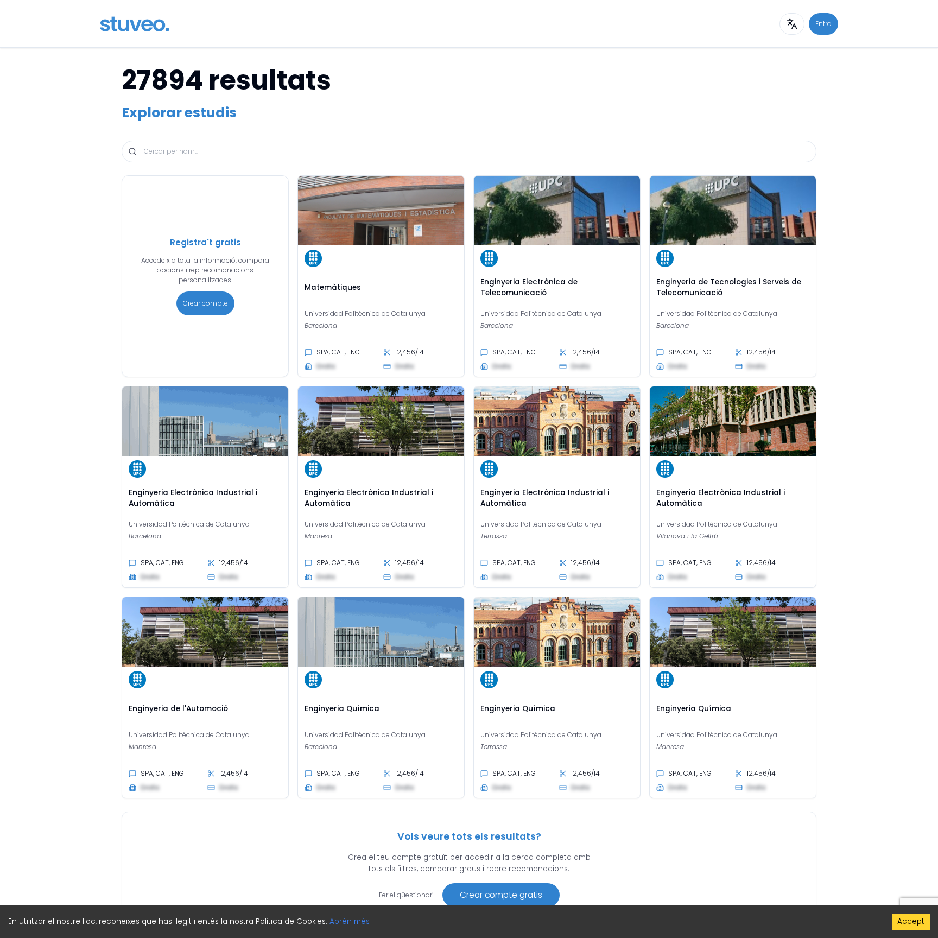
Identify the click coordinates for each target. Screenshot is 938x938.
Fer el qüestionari (406, 894)
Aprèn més (349, 921)
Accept (910, 921)
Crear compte (205, 303)
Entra (823, 23)
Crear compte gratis (501, 895)
